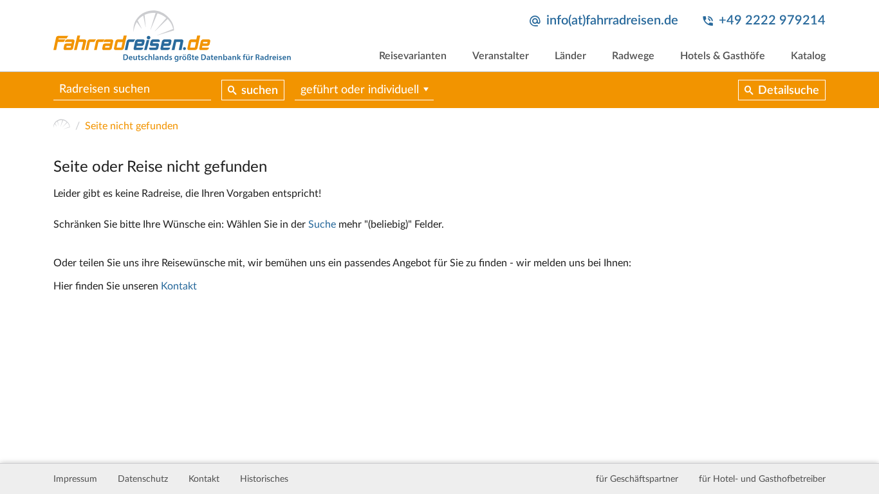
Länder (570, 56)
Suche (322, 224)
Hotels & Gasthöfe (722, 56)
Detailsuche (788, 90)
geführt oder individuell (360, 90)
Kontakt (179, 286)
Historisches (264, 479)
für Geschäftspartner (637, 479)
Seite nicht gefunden (131, 126)
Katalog (808, 56)
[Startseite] (61, 126)
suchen (259, 90)
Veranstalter (500, 56)
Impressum (75, 479)
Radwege (633, 56)
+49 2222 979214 (772, 20)
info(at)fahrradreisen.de (612, 20)
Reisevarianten (413, 56)
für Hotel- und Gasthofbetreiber (762, 479)
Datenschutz (143, 479)
